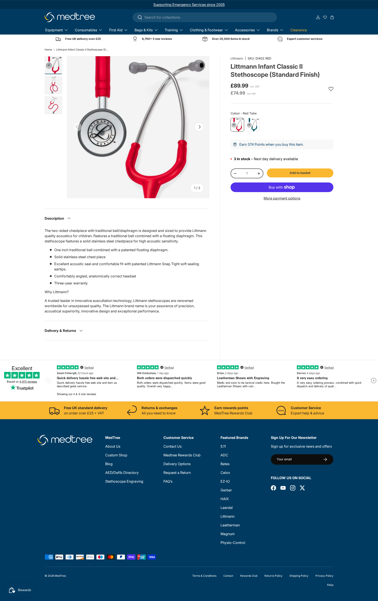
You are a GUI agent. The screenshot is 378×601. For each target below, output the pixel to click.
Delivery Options (177, 464)
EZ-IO (225, 481)
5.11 (223, 446)
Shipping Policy (298, 575)
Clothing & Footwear (206, 30)
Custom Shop (116, 455)
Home (48, 49)
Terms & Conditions (204, 575)
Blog (109, 464)
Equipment (54, 30)
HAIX (224, 499)
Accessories (245, 30)
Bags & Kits (144, 30)
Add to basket (300, 173)
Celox (225, 472)
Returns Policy (273, 575)
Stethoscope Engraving (124, 481)
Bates (224, 464)
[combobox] (205, 17)
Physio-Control (232, 542)
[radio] (237, 124)
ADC (224, 455)
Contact (228, 575)
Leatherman (230, 525)
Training (171, 30)
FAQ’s (167, 481)
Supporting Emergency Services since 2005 (189, 4)
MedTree (60, 575)
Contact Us (172, 446)
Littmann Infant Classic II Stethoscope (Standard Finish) (82, 49)
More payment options (282, 198)
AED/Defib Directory (122, 472)
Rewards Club (248, 575)
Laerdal (226, 507)
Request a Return (177, 472)
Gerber (226, 490)
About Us (112, 446)
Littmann (237, 58)
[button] (332, 17)
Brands (272, 30)
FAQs (330, 585)
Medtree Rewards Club (182, 455)
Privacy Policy (324, 575)
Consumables (86, 30)
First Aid (115, 30)
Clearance (298, 30)
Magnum (227, 534)
